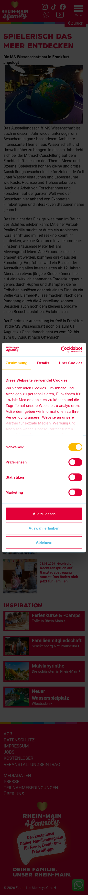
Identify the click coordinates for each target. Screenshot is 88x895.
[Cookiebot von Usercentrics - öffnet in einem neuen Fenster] (62, 349)
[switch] (75, 462)
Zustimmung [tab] (16, 363)
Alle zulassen (44, 514)
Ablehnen (44, 542)
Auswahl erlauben (44, 528)
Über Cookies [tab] (70, 363)
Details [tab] (43, 363)
